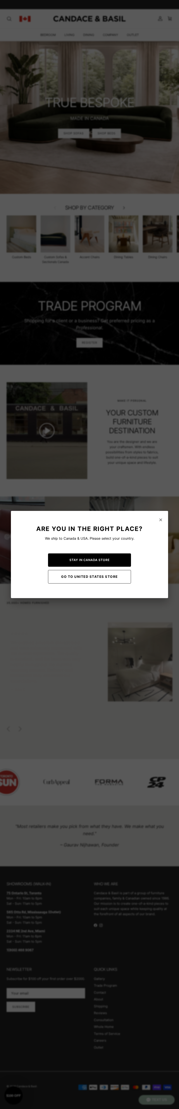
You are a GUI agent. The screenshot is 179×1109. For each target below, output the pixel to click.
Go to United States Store (89, 577)
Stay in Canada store (89, 560)
